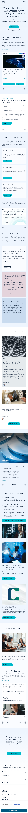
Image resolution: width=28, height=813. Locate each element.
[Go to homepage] (3, 2)
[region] (14, 807)
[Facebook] (12, 794)
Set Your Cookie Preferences (14, 806)
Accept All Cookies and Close (14, 810)
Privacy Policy (4, 797)
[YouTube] (8, 794)
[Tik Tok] (15, 794)
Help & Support (5, 775)
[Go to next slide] (25, 89)
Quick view (5, 78)
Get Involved (5, 782)
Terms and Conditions (5, 799)
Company (4, 771)
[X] (5, 794)
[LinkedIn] (2, 794)
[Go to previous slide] (3, 89)
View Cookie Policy (16, 804)
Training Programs (6, 779)
